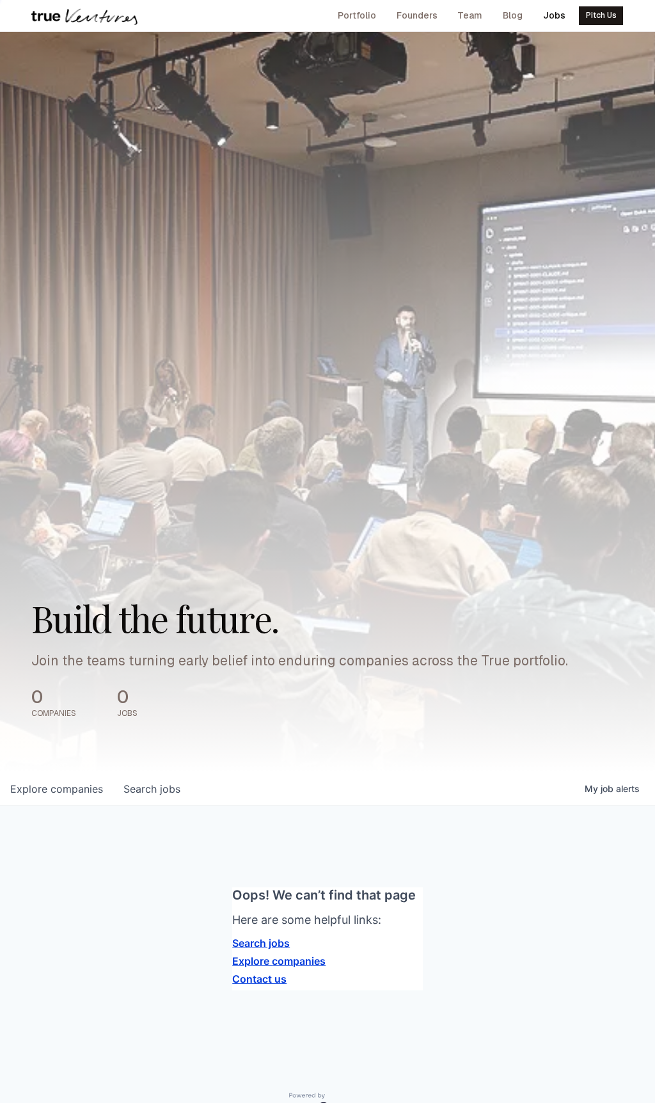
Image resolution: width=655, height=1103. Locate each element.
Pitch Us (601, 15)
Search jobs (261, 943)
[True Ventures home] (84, 16)
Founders (417, 15)
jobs (151, 788)
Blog (513, 15)
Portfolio (357, 15)
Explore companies (279, 961)
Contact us (259, 978)
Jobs (554, 15)
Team (469, 15)
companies (56, 788)
